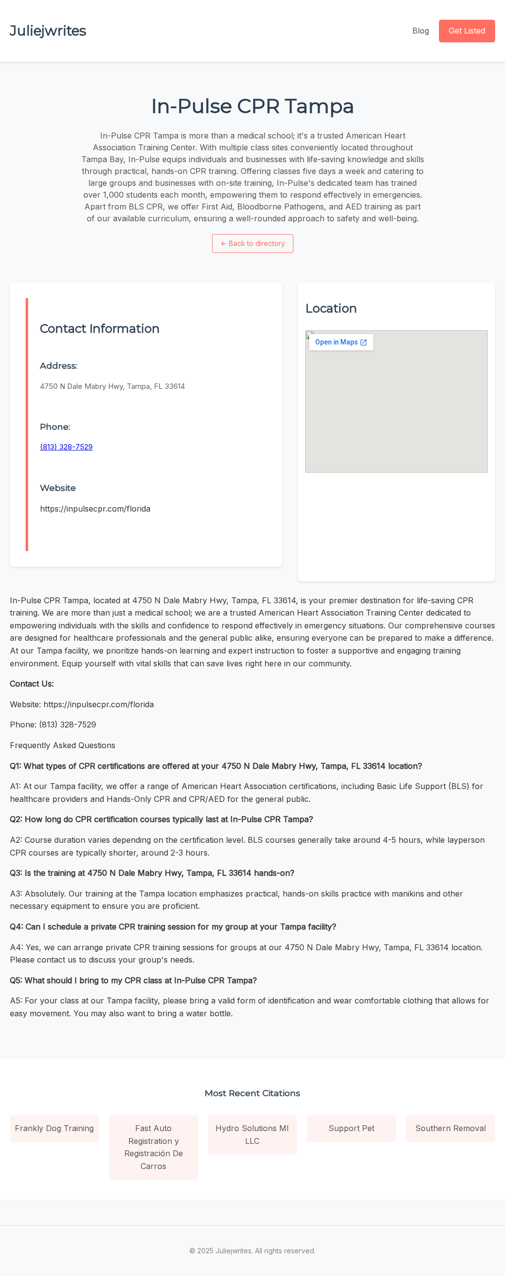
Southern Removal (450, 1128)
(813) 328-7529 (66, 446)
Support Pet (351, 1128)
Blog (420, 30)
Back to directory (252, 243)
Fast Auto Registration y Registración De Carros (153, 1147)
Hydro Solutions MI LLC (252, 1134)
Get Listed (467, 30)
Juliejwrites (48, 30)
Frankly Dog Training (54, 1128)
